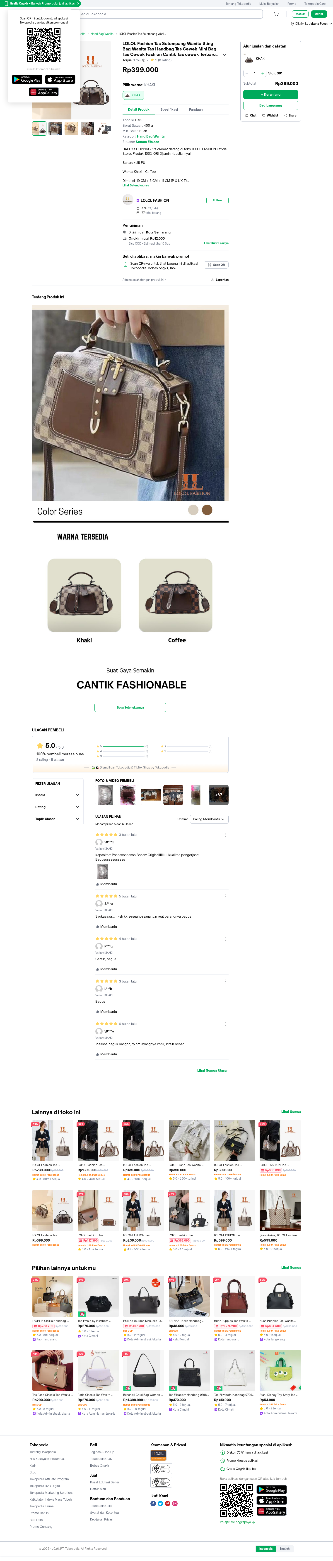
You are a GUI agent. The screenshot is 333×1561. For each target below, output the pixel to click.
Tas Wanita (78, 34)
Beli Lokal (36, 1520)
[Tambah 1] (262, 73)
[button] (311, 23)
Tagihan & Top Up (102, 1452)
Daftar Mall (98, 1489)
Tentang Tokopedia (238, 3)
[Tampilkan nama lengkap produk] (224, 55)
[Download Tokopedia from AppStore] (271, 1500)
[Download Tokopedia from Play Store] (271, 1489)
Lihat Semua (291, 1112)
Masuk (300, 14)
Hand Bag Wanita (102, 34)
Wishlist (272, 115)
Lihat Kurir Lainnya (216, 243)
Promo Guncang (41, 1526)
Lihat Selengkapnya (136, 185)
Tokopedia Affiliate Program (49, 1479)
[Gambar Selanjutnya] (108, 128)
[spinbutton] (255, 73)
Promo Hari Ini (39, 1513)
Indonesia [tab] (266, 1548)
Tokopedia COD (101, 1459)
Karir (33, 1465)
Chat (253, 115)
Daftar (319, 14)
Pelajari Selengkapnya (235, 1522)
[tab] (139, 109)
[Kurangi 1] (247, 73)
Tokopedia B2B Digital (45, 1486)
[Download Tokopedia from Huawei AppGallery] (271, 1511)
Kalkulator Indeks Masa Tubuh (51, 1499)
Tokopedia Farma (41, 1506)
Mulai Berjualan (269, 3)
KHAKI (136, 95)
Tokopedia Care (315, 3)
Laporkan (222, 279)
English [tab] (285, 1548)
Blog (33, 1472)
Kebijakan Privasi (101, 1519)
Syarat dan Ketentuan (105, 1512)
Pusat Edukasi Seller (104, 1482)
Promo (291, 3)
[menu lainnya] (226, 835)
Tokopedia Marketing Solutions (51, 1492)
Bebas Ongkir (99, 1465)
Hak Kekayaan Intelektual (47, 1459)
